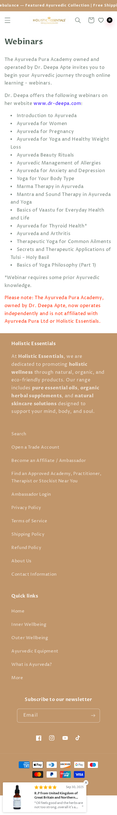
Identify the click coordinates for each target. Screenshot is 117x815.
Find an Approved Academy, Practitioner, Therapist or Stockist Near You (56, 477)
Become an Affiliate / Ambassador (48, 461)
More (17, 678)
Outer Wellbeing (29, 638)
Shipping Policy (27, 534)
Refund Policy (26, 548)
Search (18, 434)
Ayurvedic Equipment (34, 651)
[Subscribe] (92, 716)
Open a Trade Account (35, 447)
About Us (21, 561)
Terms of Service (29, 521)
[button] (7, 20)
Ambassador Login (31, 494)
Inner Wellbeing (28, 625)
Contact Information (34, 574)
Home (18, 611)
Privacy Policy (26, 508)
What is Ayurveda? (31, 665)
